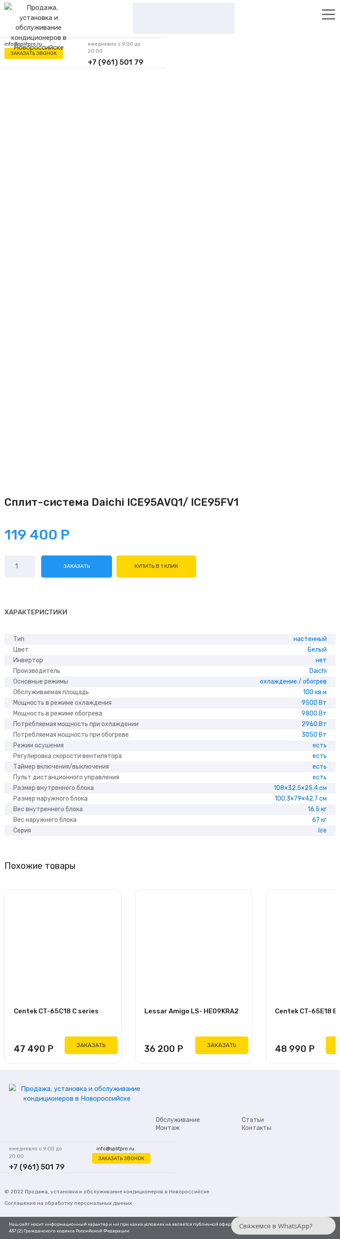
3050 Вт (314, 735)
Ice (322, 830)
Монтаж (168, 1128)
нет (321, 660)
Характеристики (35, 612)
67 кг (319, 820)
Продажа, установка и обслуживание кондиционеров (94, 1191)
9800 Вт (314, 713)
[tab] (35, 612)
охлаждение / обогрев (293, 681)
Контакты (256, 1128)
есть (320, 745)
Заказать (77, 566)
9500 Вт (314, 703)
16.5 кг (317, 809)
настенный (310, 639)
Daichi (318, 671)
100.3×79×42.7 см (300, 798)
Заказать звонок (34, 53)
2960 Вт (314, 724)
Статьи (253, 1120)
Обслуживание (178, 1120)
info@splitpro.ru (115, 1149)
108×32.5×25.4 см (300, 788)
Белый (317, 649)
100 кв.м (315, 692)
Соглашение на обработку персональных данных (68, 1203)
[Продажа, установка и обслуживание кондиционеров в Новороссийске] (38, 28)
